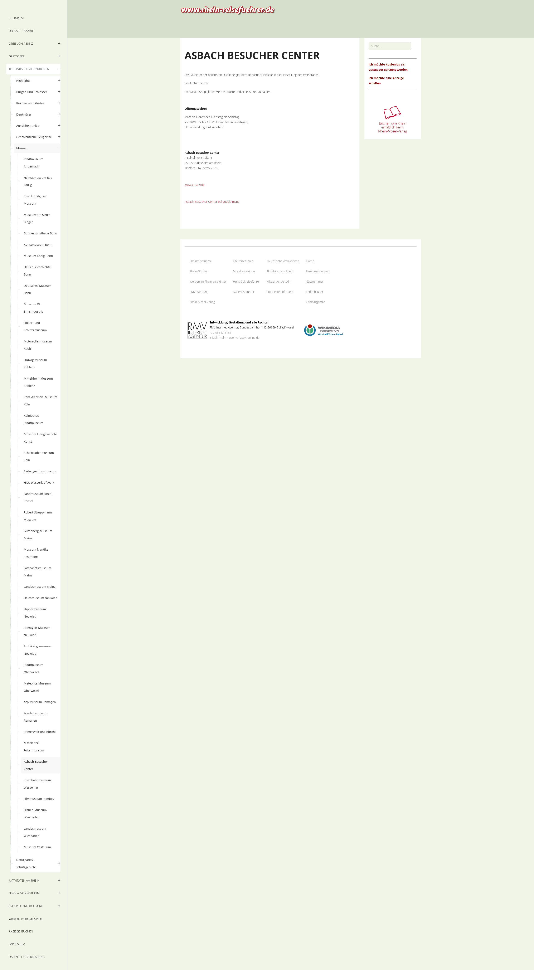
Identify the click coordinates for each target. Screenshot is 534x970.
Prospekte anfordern (280, 292)
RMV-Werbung (199, 292)
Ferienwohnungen (317, 271)
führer (207, 261)
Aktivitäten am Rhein (280, 271)
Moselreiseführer (244, 271)
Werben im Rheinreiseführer (208, 281)
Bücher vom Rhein (392, 123)
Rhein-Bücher (198, 271)
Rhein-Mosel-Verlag (202, 302)
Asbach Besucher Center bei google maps (212, 202)
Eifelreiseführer (243, 261)
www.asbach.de (195, 185)
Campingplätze (315, 302)
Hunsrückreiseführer (246, 281)
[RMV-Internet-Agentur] (197, 330)
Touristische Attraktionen (283, 261)
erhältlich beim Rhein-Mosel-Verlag (392, 129)
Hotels (310, 261)
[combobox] (390, 46)
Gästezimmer (314, 281)
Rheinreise (196, 261)
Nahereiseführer (243, 292)
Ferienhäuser (314, 292)
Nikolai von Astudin (279, 281)
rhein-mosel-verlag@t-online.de (239, 338)
